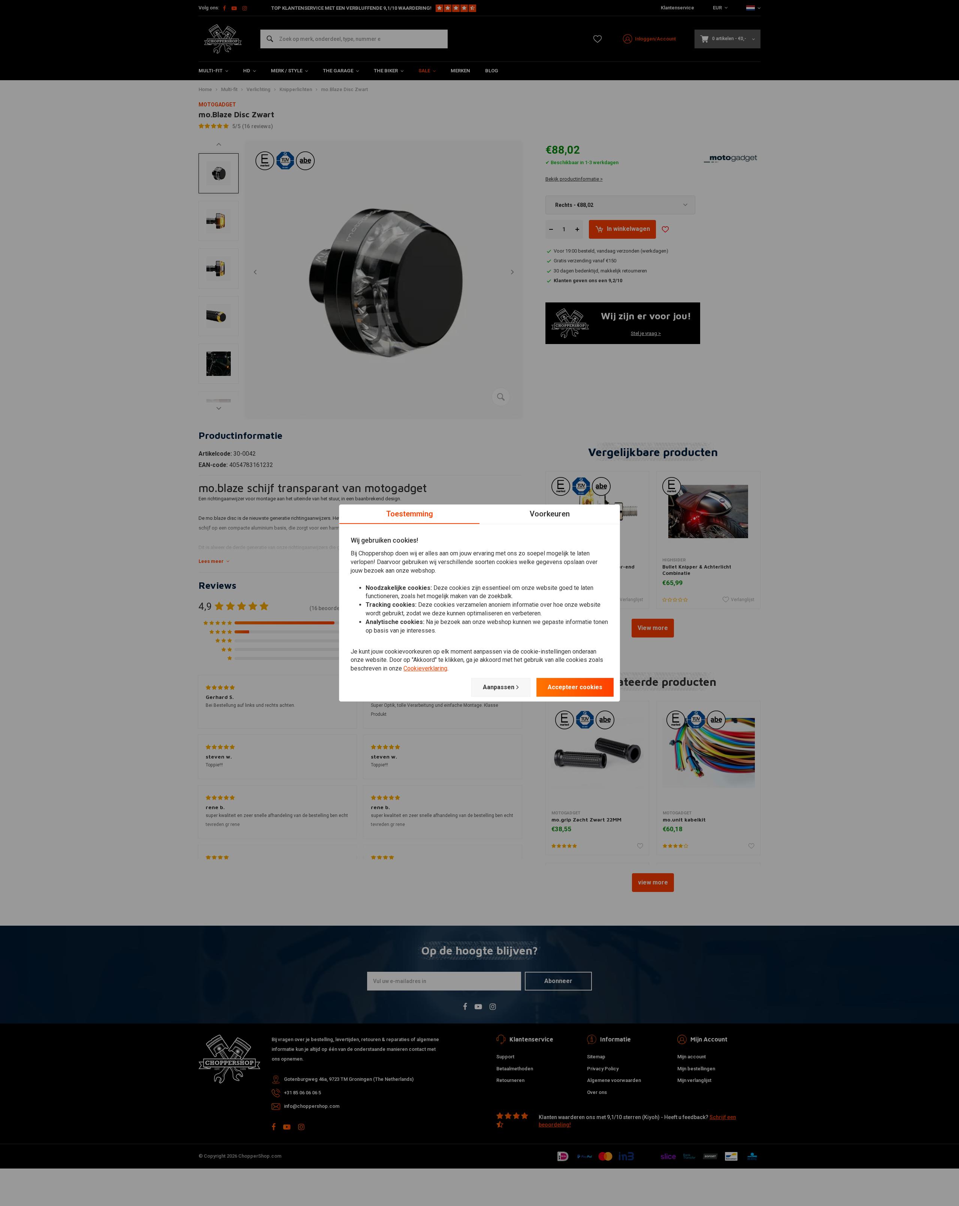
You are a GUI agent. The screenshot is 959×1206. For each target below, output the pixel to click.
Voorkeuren (550, 513)
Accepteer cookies (575, 687)
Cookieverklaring (425, 668)
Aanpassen (498, 687)
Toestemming (409, 513)
